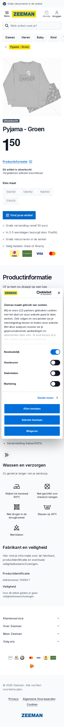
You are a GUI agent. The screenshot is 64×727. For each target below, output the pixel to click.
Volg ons (9, 641)
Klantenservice (13, 618)
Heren (26, 37)
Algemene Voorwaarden (39, 699)
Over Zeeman (12, 626)
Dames (10, 37)
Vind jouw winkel (21, 215)
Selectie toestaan (32, 419)
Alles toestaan (31, 408)
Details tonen (45, 397)
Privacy (14, 699)
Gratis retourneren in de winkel (25, 3)
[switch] (55, 362)
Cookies (32, 704)
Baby (40, 37)
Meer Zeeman (12, 634)
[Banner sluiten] (59, 293)
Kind (53, 37)
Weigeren (32, 431)
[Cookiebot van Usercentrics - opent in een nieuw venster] (38, 293)
